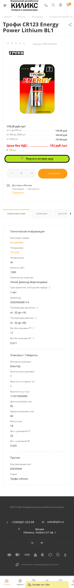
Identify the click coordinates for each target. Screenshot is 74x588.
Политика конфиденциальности (40, 564)
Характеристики (16, 213)
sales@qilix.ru (55, 522)
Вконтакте (32, 543)
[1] (8, 44)
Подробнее (18, 192)
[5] (24, 44)
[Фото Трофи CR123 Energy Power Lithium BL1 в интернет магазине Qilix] (37, 88)
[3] (16, 44)
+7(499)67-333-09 (22, 522)
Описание (41, 213)
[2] (12, 44)
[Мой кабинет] (61, 5)
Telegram (41, 543)
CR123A (14, 252)
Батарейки (17, 242)
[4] (20, 44)
